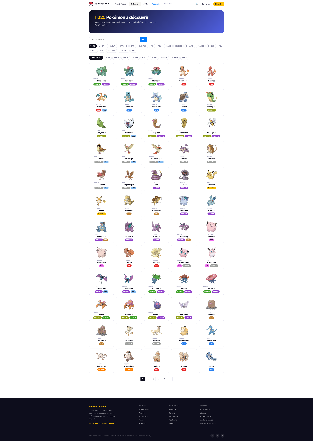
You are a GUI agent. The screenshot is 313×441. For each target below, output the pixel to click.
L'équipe (203, 413)
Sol (102, 51)
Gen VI (154, 58)
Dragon (123, 46)
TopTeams (173, 420)
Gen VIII (175, 58)
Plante (201, 46)
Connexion (206, 4)
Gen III (125, 58)
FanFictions (173, 416)
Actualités (168, 4)
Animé (141, 420)
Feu (159, 46)
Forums (172, 413)
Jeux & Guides (121, 4)
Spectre (111, 51)
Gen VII (164, 58)
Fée (152, 46)
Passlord (156, 4)
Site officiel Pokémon (208, 423)
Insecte (178, 46)
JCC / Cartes (143, 416)
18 (164, 379)
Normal (189, 46)
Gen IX (185, 58)
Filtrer (143, 39)
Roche (93, 51)
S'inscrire (218, 4)
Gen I (108, 58)
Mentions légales (206, 420)
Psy (220, 46)
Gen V (144, 58)
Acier (101, 46)
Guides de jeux (144, 409)
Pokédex (135, 4)
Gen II (116, 58)
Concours (173, 423)
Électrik (142, 46)
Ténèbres (124, 51)
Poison (211, 46)
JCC (145, 4)
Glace (168, 46)
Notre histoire (205, 409)
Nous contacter (206, 416)
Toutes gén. (95, 58)
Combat (111, 46)
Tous (92, 46)
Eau (132, 46)
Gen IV (135, 58)
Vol (133, 51)
